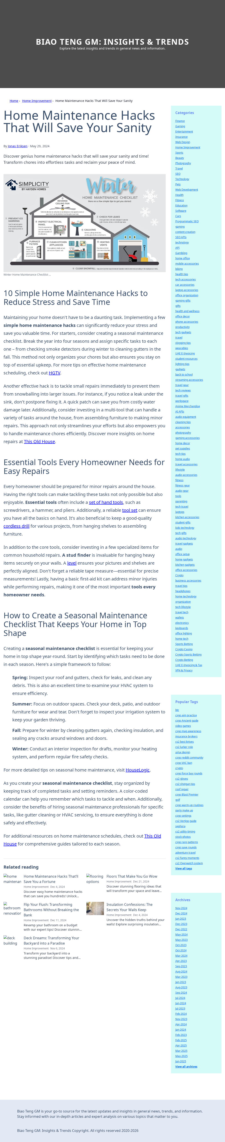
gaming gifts (183, 300)
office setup (182, 554)
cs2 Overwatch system (189, 863)
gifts (178, 306)
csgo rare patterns (186, 842)
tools (178, 496)
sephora (180, 826)
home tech (181, 639)
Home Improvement (37, 101)
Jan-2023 (180, 982)
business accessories (188, 580)
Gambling (181, 253)
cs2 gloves (181, 779)
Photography (183, 163)
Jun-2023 (180, 919)
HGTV (54, 373)
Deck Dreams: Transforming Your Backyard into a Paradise (51, 941)
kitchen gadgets (185, 565)
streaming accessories (189, 380)
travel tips (181, 586)
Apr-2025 (181, 1045)
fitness (179, 480)
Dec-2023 (181, 924)
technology (182, 242)
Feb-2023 (181, 1035)
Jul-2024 (180, 998)
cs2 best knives (184, 742)
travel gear (182, 385)
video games (183, 726)
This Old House (39, 441)
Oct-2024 (181, 950)
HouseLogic (138, 770)
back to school (184, 374)
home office (182, 258)
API (177, 248)
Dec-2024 (181, 913)
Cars (178, 216)
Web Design (182, 142)
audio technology (185, 538)
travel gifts (181, 396)
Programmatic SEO (187, 221)
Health (179, 195)
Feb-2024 (181, 1014)
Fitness (179, 200)
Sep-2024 (181, 993)
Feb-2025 (181, 1040)
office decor (182, 316)
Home (14, 101)
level (71, 563)
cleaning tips (183, 422)
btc (177, 710)
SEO (177, 174)
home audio (182, 459)
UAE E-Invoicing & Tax (188, 665)
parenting (181, 501)
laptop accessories (186, 290)
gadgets (180, 369)
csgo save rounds (186, 847)
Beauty (179, 158)
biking (179, 269)
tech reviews (183, 390)
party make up (184, 810)
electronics (182, 623)
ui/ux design (182, 752)
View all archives (186, 1066)
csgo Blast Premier (186, 794)
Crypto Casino (183, 649)
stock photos (183, 837)
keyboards (181, 628)
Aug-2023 (181, 987)
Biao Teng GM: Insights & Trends (112, 41)
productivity (182, 327)
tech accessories (185, 279)
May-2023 (181, 940)
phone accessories (186, 322)
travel (178, 337)
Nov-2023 (181, 1019)
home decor (182, 443)
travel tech (181, 612)
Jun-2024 (180, 1003)
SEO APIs (181, 237)
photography (183, 433)
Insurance (181, 137)
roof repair (182, 789)
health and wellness (187, 311)
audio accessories (186, 475)
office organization (186, 295)
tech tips (180, 454)
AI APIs (179, 411)
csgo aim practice (186, 715)
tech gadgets (183, 332)
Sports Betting (184, 644)
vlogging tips (183, 343)
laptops (179, 512)
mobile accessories (187, 263)
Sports (179, 153)
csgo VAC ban (183, 763)
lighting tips (182, 364)
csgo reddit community (189, 757)
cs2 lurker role (184, 747)
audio (178, 549)
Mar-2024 (181, 956)
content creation (185, 232)
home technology (185, 596)
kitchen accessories (187, 517)
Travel (179, 168)
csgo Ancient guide (186, 720)
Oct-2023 (181, 945)
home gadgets (184, 559)
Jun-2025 (180, 1061)
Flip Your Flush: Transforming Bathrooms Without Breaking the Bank (51, 909)
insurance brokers (186, 736)
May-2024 (181, 934)
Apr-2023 (181, 961)
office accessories (186, 570)
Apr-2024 (181, 1024)
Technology (182, 179)
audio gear (182, 491)
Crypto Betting (184, 660)
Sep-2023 (181, 966)
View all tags (183, 868)
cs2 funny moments (187, 858)
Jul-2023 (180, 1008)
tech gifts (181, 533)
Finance (180, 121)
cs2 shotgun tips (185, 784)
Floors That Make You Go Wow (132, 876)
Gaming (180, 126)
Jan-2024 (180, 1029)
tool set (129, 510)
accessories (182, 427)
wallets (179, 617)
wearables (181, 348)
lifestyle (180, 470)
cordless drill (16, 526)
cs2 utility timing (185, 831)
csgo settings (183, 816)
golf (177, 800)
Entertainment (184, 131)
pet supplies (182, 448)
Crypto (179, 575)
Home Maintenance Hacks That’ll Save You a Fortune (51, 879)
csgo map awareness (188, 731)
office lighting (183, 633)
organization (183, 602)
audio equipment (185, 417)
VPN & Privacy (183, 670)
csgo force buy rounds (188, 773)
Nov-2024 (181, 908)
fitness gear (182, 485)
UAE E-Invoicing (185, 353)
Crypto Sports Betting (188, 654)
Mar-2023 (181, 977)
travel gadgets (184, 543)
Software (180, 211)
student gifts (183, 522)
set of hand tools (106, 502)
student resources (186, 359)
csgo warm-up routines (189, 805)
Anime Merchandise (187, 406)
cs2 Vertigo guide (185, 821)
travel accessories (186, 464)
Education (181, 205)
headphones (183, 591)
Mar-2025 (181, 1051)
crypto (179, 768)
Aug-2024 (181, 971)
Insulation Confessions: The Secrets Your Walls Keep (129, 907)
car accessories (184, 285)
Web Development (186, 190)
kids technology (184, 528)
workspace (182, 401)
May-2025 (181, 1056)
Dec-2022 (181, 929)
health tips (181, 274)
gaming (180, 226)
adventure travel (185, 853)
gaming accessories (187, 438)
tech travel (181, 506)
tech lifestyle (183, 607)
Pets (178, 184)
